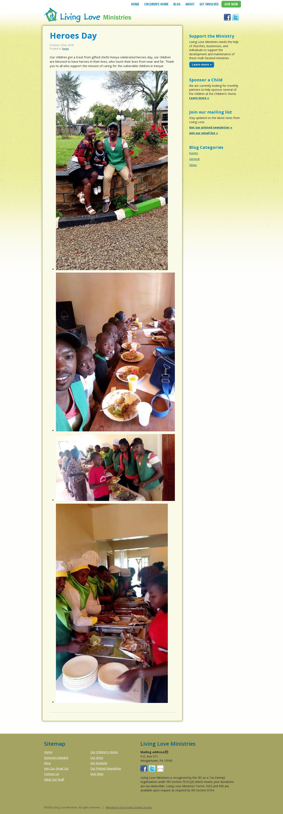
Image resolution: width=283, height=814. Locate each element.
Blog (176, 4)
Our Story (96, 758)
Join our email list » (203, 133)
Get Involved (209, 4)
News (65, 48)
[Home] (88, 21)
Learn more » (202, 64)
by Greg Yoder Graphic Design (133, 807)
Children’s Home (156, 4)
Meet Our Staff (54, 779)
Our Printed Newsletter (105, 768)
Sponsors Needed (56, 758)
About (190, 4)
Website (110, 807)
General (194, 159)
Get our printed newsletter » (210, 127)
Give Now (231, 4)
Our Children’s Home (104, 752)
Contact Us (51, 774)
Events (193, 153)
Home (135, 4)
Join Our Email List (56, 768)
